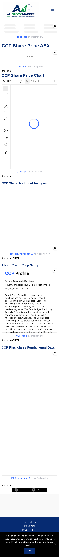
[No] (55, 544)
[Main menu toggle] (52, 10)
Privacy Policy (29, 529)
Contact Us (29, 522)
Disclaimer (29, 525)
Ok (29, 550)
